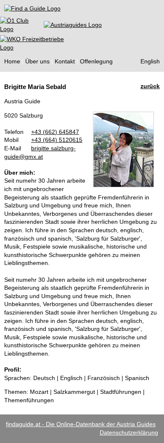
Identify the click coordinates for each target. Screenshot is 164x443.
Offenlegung (96, 61)
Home (12, 61)
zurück (150, 86)
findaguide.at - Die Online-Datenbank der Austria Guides (81, 424)
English (150, 61)
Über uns (37, 61)
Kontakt (65, 61)
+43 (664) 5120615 (56, 139)
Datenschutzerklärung (129, 432)
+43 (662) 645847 (55, 131)
